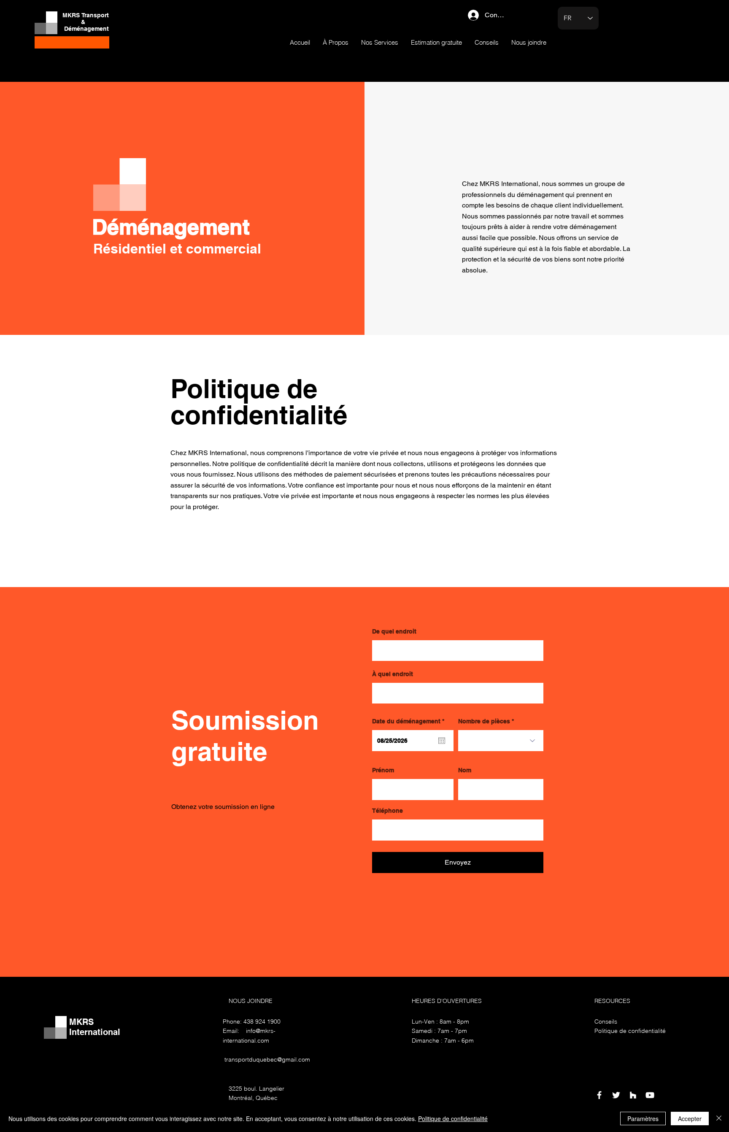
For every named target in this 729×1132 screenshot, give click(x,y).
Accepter (690, 1118)
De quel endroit (394, 631)
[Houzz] (633, 1095)
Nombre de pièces (484, 721)
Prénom (383, 770)
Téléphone (387, 811)
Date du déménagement (410, 721)
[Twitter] (616, 1095)
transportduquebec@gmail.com (267, 1059)
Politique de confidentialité (453, 1118)
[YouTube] (650, 1095)
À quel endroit (392, 674)
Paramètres (643, 1118)
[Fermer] (719, 1118)
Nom (464, 770)
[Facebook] (599, 1095)
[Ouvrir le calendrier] (441, 740)
